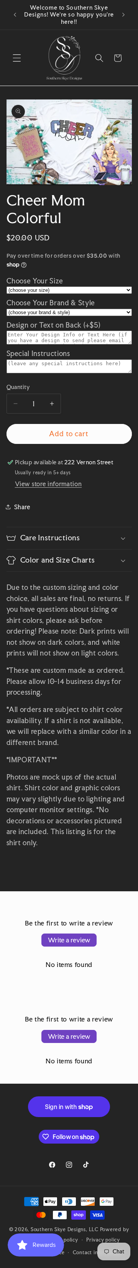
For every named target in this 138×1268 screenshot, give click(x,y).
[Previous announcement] (15, 15)
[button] (17, 58)
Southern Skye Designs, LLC (65, 1229)
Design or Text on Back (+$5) (53, 325)
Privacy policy (103, 1240)
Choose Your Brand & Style (51, 303)
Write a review (69, 940)
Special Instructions (38, 353)
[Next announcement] (123, 15)
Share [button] (22, 507)
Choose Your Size (35, 281)
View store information (48, 484)
